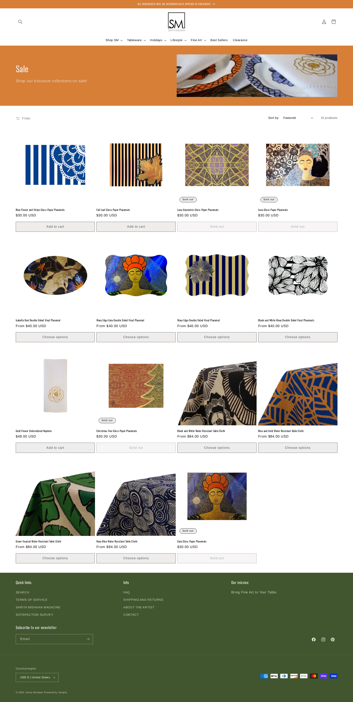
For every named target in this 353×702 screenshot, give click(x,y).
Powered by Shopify (55, 692)
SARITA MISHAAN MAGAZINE (38, 607)
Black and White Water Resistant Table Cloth (201, 431)
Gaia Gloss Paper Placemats (192, 541)
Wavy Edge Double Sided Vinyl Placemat (198, 320)
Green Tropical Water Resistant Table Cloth (38, 541)
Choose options (55, 337)
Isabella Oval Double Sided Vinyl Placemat (38, 320)
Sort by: (273, 117)
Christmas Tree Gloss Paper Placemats (116, 431)
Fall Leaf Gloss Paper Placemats (113, 210)
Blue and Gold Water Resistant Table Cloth (281, 431)
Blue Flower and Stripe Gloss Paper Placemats (40, 210)
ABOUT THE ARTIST (138, 607)
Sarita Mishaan (34, 692)
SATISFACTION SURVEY (34, 614)
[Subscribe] (88, 639)
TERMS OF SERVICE (32, 599)
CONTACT (131, 614)
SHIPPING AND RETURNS (143, 599)
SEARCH (22, 592)
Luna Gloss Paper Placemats (273, 210)
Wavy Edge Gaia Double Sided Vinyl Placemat (120, 320)
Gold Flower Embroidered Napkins (34, 431)
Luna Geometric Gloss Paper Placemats (198, 210)
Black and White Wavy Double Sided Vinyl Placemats (286, 320)
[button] (20, 21)
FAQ (126, 592)
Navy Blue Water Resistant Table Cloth (116, 541)
